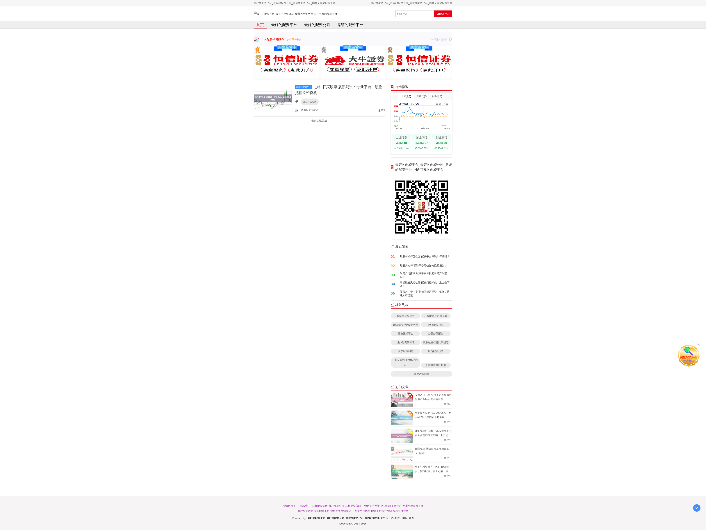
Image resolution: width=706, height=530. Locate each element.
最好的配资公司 (317, 24)
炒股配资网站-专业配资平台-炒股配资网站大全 (324, 511)
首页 (260, 24)
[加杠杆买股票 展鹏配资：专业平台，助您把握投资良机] (273, 98)
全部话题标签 (421, 374)
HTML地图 (408, 518)
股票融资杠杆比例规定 (436, 342)
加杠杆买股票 (309, 101)
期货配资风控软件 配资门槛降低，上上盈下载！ (425, 284)
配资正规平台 (405, 333)
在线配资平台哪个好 (435, 316)
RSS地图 (395, 518)
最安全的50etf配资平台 (406, 362)
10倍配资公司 (436, 324)
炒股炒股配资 (435, 333)
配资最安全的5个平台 (405, 324)
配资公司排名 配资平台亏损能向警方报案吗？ (423, 275)
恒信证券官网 (440, 39)
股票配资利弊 (405, 351)
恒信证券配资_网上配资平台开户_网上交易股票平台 (393, 505)
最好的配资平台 (284, 24)
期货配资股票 (435, 351)
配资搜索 (444, 13)
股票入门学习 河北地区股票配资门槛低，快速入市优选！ (425, 293)
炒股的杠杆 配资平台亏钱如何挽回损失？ (423, 265)
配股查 (304, 505)
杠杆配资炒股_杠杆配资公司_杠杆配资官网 (336, 505)
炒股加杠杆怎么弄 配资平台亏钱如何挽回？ (425, 256)
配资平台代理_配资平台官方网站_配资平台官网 (381, 511)
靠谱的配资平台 (350, 24)
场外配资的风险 (406, 342)
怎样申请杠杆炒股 (435, 365)
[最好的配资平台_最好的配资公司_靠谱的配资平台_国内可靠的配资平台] (295, 13)
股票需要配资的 (406, 316)
